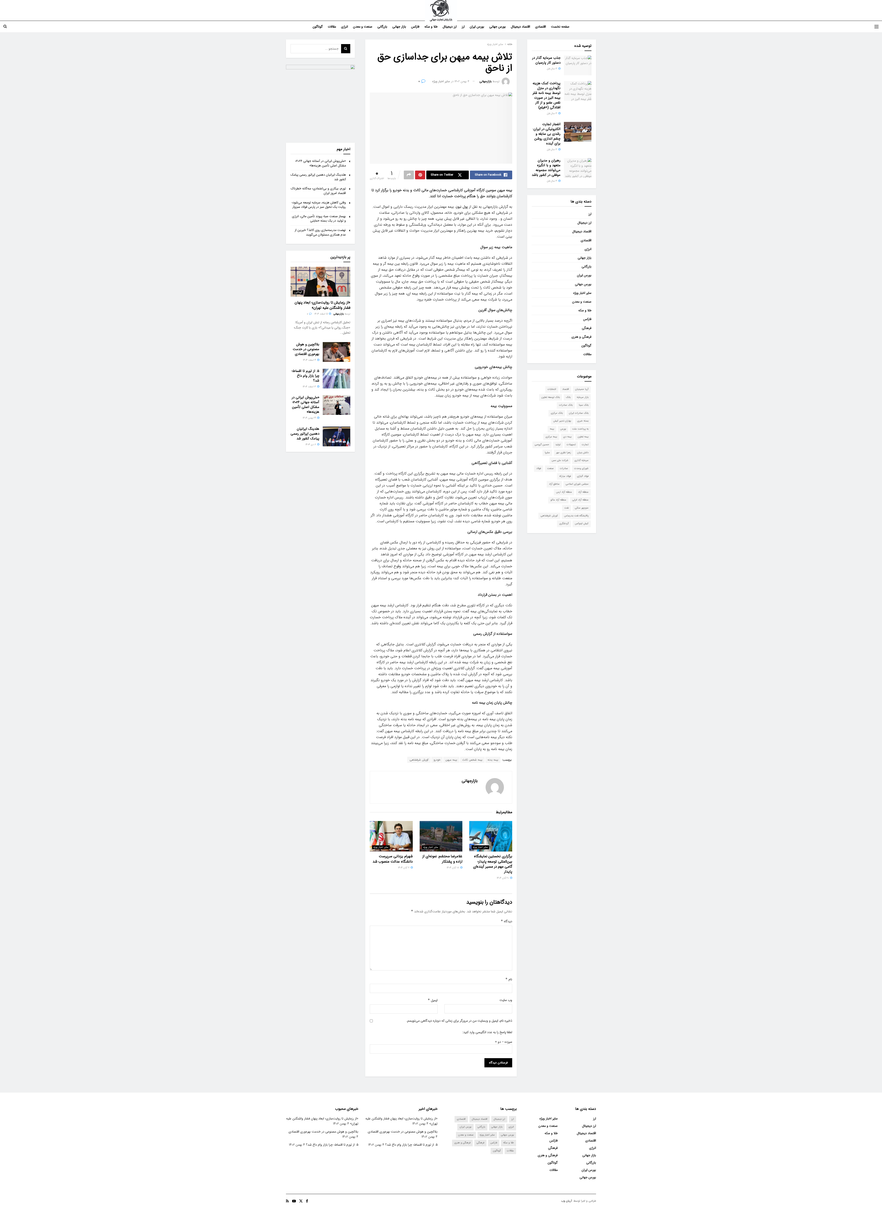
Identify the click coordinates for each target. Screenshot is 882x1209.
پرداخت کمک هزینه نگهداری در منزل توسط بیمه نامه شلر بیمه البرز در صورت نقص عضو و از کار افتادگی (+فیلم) (546, 95)
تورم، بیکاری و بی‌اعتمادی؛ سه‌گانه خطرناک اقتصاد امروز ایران (318, 191)
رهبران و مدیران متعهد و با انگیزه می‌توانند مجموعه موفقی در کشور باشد (546, 168)
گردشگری (564, 524)
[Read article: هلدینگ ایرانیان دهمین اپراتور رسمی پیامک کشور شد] (336, 436)
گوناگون (318, 26)
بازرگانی (382, 26)
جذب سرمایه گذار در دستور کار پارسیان (546, 60)
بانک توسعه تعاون (550, 397)
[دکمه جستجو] (5, 26)
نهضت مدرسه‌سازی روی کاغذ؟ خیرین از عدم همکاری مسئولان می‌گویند (320, 232)
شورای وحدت (581, 468)
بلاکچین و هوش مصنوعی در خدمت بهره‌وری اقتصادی (306, 349)
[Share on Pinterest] (420, 175)
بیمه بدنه (493, 760)
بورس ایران (477, 26)
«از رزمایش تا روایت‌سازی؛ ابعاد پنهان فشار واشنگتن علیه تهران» (322, 305)
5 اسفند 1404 (321, 314)
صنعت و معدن (362, 26)
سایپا (547, 453)
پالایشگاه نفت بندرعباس (576, 516)
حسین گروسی (542, 445)
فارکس (415, 26)
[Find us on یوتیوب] (294, 1201)
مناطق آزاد (554, 484)
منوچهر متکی (581, 508)
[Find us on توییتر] (301, 1201)
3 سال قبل (552, 69)
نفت (566, 508)
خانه (509, 44)
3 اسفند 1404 (309, 387)
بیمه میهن (451, 760)
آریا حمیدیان (581, 389)
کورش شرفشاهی (419, 760)
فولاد (538, 468)
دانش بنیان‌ (582, 453)
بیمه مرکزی (551, 437)
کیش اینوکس (581, 524)
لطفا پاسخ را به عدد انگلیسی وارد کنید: (487, 1032)
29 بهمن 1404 (309, 418)
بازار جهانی (399, 26)
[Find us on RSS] (287, 1201)
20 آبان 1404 (503, 878)
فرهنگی (586, 328)
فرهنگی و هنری (581, 336)
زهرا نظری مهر (563, 453)
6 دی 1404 (311, 445)
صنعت (550, 468)
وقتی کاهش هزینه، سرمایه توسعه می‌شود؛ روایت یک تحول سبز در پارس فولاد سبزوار (319, 205)
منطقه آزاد (583, 492)
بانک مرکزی (557, 413)
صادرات (564, 468)
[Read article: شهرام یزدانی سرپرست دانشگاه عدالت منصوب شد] (391, 836)
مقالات (332, 26)
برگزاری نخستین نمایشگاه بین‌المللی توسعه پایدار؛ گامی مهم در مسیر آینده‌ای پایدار (492, 863)
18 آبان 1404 (453, 868)
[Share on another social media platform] (409, 175)
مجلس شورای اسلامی (577, 484)
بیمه (552, 429)
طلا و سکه (431, 26)
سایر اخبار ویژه (495, 44)
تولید (557, 445)
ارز (463, 26)
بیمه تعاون (583, 437)
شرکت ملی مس (560, 460)
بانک (568, 397)
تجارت (585, 445)
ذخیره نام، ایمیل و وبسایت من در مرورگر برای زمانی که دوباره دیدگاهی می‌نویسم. (459, 1020)
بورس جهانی (497, 26)
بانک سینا (583, 405)
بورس (563, 429)
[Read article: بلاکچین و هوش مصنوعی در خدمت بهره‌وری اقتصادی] (336, 352)
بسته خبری (582, 421)
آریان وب (566, 1201)
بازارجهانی (485, 81)
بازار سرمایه (582, 397)
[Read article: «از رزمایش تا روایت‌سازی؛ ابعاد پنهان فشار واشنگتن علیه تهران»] (320, 282)
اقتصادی (540, 26)
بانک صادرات (566, 405)
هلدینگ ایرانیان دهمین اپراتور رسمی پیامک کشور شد (318, 177)
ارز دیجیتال (450, 26)
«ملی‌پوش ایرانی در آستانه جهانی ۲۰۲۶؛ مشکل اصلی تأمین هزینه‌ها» (320, 163)
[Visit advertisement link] (320, 99)
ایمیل (433, 1000)
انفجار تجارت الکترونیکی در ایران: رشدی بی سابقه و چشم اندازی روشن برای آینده (546, 133)
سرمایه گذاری (581, 460)
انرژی (344, 26)
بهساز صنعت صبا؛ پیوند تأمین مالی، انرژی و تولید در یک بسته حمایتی (319, 218)
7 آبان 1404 (404, 868)
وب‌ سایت (506, 1000)
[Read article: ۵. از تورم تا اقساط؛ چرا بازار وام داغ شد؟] (336, 378)
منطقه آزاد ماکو (558, 500)
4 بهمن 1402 (461, 81)
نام (508, 979)
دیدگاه (506, 921)
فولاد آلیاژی (582, 476)
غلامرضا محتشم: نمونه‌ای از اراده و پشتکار (442, 858)
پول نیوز (462, 207)
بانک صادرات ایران (578, 413)
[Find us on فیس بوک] (307, 1201)
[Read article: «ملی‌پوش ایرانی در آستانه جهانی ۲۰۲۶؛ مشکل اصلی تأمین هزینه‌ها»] (336, 405)
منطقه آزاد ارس (564, 492)
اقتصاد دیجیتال (520, 26)
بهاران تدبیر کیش (562, 421)
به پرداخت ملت (580, 429)
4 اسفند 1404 (310, 360)
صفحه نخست (560, 26)
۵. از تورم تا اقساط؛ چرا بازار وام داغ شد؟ (305, 375)
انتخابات (552, 389)
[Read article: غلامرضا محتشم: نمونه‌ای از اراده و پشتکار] (441, 836)
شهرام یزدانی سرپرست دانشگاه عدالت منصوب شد (393, 858)
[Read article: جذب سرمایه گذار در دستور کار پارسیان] (577, 65)
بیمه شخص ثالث (472, 760)
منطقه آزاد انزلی (580, 500)
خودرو (437, 760)
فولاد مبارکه (565, 476)
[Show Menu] (876, 26)
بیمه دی (567, 437)
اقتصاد (565, 389)
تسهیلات (571, 445)
